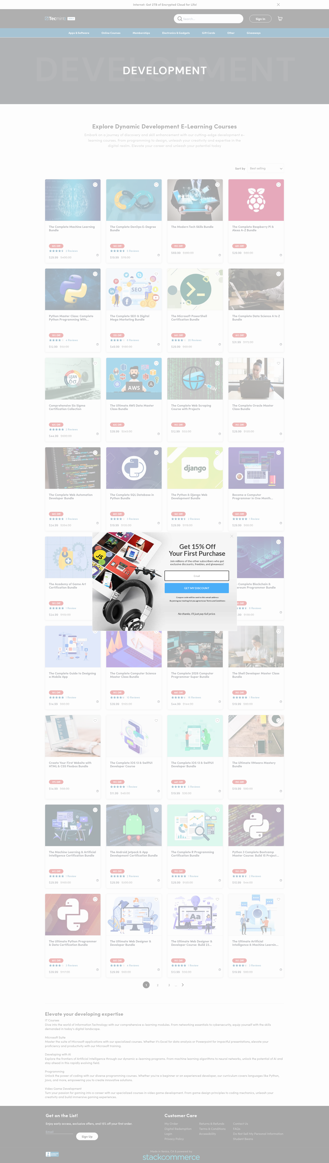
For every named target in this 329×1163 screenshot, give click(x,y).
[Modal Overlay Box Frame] (164, 581)
